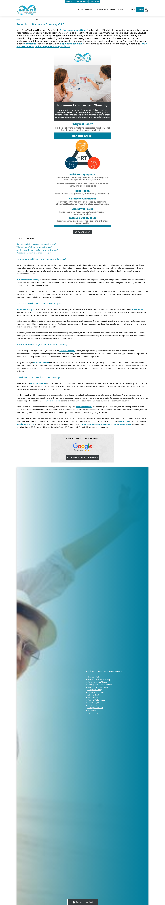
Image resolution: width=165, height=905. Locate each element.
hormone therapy (67, 351)
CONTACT (70, 1)
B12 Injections (93, 713)
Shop (133, 9)
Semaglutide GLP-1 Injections (99, 684)
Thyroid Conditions (95, 692)
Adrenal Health (93, 695)
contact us (30, 43)
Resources (101, 9)
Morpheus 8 (92, 705)
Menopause (92, 697)
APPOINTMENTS (82, 1)
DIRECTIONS (94, 1)
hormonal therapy (84, 407)
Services (88, 9)
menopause (137, 309)
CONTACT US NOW (82, 232)
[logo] (27, 10)
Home (18, 19)
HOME (80, 9)
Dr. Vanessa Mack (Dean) (74, 30)
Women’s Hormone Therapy (99, 679)
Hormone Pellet (93, 677)
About (113, 9)
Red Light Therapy (95, 708)
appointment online (71, 43)
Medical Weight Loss (96, 700)
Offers (140, 9)
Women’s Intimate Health (98, 687)
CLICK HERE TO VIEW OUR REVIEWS (82, 457)
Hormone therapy (24, 309)
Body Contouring (94, 690)
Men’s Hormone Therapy (97, 682)
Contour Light (93, 702)
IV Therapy (92, 710)
